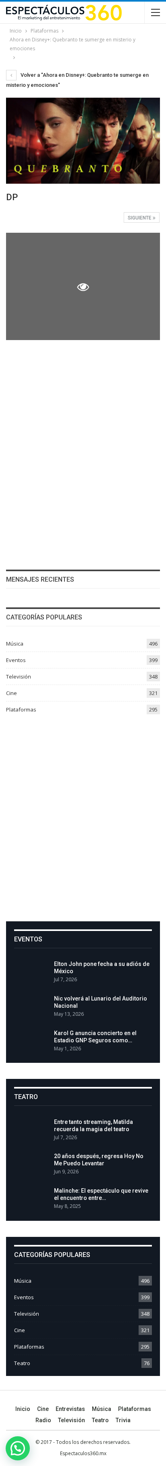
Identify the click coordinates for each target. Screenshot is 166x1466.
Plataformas (21, 709)
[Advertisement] (83, 815)
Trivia (123, 1420)
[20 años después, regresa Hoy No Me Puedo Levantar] (31, 1165)
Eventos (16, 660)
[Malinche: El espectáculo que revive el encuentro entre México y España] (31, 1200)
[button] (18, 1448)
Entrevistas (70, 1409)
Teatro (22, 1363)
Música (14, 643)
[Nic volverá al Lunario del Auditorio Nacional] (31, 1008)
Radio (43, 1420)
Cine (11, 693)
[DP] (83, 398)
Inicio (22, 1409)
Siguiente (140, 218)
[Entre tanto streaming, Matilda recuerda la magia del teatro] (31, 1131)
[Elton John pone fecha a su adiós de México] (31, 973)
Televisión (18, 676)
